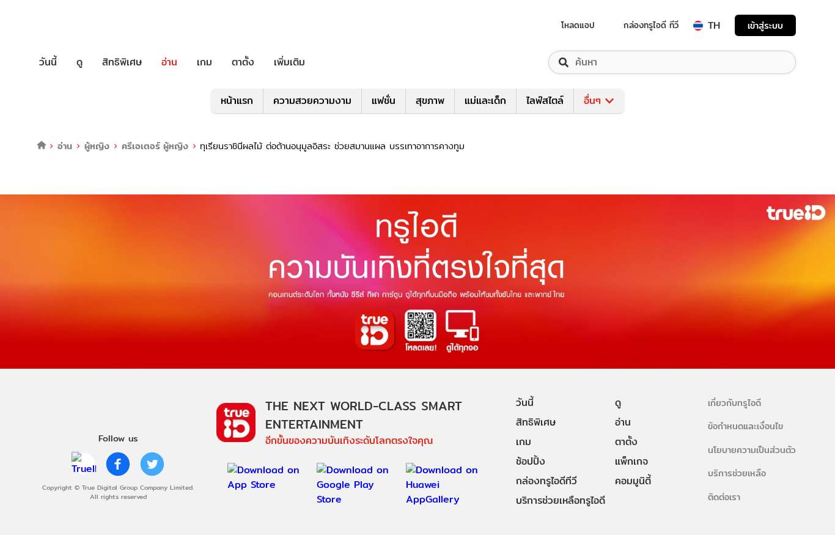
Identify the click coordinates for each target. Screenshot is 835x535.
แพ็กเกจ (631, 461)
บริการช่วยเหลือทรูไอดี (560, 500)
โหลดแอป (578, 25)
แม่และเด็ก (485, 100)
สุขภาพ (430, 100)
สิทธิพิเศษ (122, 62)
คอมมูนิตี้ (633, 481)
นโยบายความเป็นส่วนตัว (752, 450)
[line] (84, 464)
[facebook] (118, 464)
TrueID (75, 25)
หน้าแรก (237, 100)
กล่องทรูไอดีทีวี (546, 481)
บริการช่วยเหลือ (737, 473)
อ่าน (169, 62)
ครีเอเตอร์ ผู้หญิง (155, 146)
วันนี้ (48, 62)
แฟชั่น (383, 100)
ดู (79, 62)
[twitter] (152, 464)
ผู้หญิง (96, 146)
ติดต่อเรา (724, 497)
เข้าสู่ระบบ (765, 25)
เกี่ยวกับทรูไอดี (734, 403)
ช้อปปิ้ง (530, 461)
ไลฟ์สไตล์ (545, 100)
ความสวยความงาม (312, 100)
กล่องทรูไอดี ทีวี (651, 25)
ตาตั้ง (243, 62)
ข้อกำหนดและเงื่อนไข (745, 426)
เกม (204, 62)
